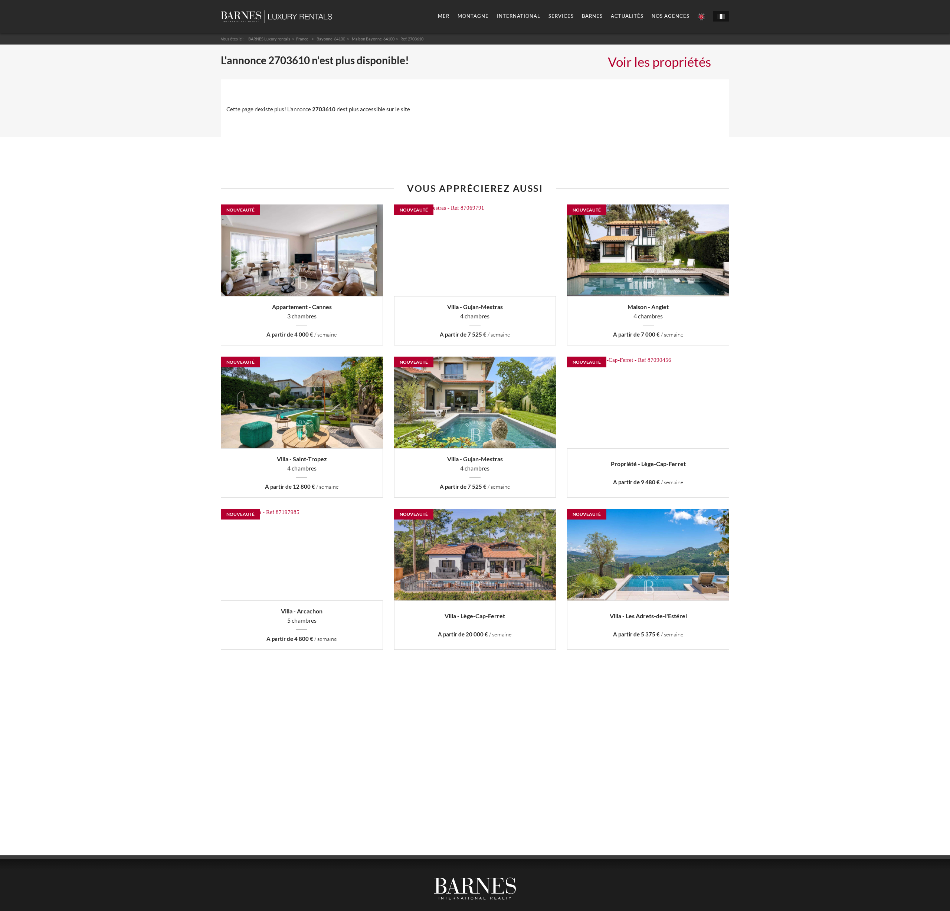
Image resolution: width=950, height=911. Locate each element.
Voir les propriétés (659, 61)
